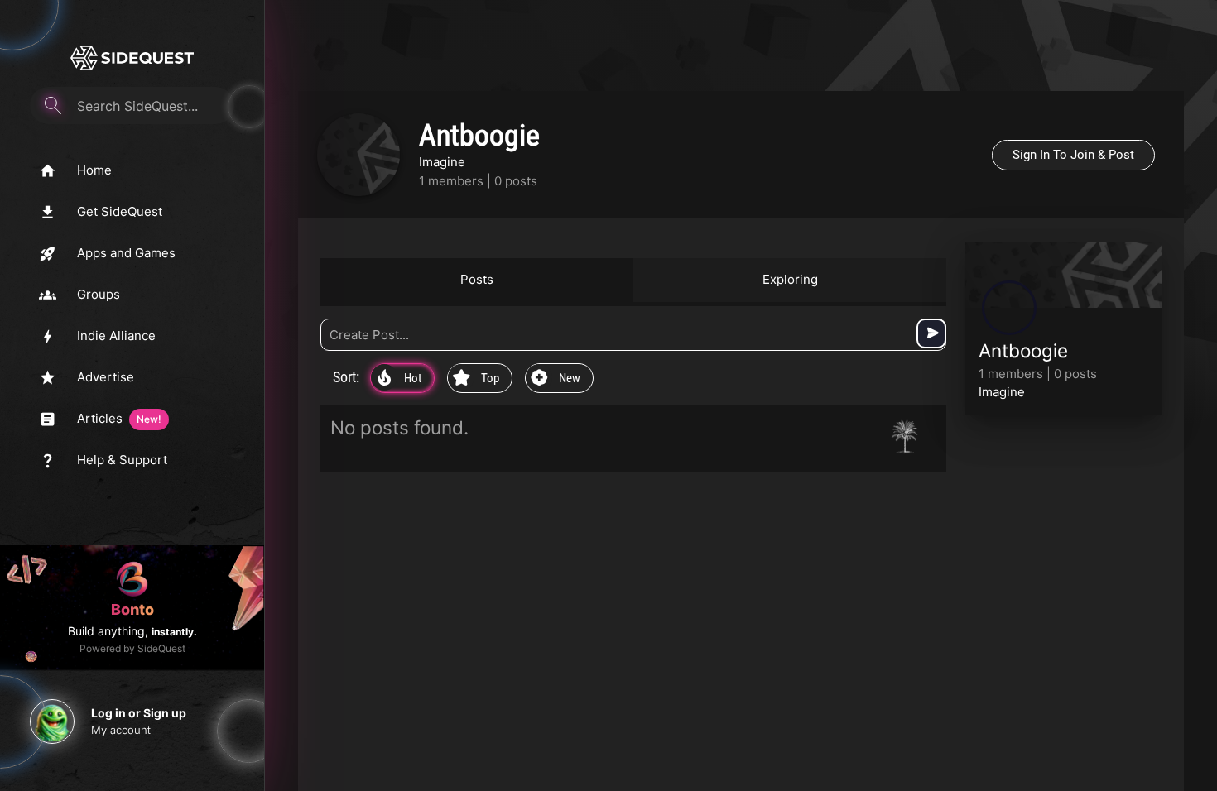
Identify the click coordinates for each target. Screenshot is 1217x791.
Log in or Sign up (138, 713)
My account (121, 729)
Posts (476, 279)
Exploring (790, 279)
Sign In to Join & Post (1073, 154)
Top (476, 379)
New (555, 379)
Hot (399, 379)
